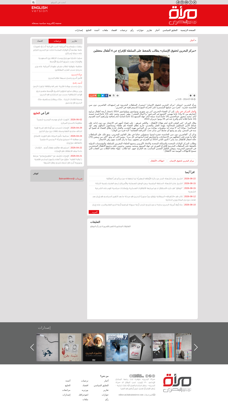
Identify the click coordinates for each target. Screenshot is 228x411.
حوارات (140, 30)
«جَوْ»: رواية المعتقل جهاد (73, 338)
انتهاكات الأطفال (157, 161)
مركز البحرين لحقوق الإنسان (182, 161)
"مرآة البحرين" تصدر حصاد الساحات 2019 (190, 340)
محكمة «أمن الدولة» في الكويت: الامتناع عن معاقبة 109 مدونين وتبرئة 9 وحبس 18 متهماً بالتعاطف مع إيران (58, 139)
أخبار (157, 30)
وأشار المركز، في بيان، (185, 111)
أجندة (96, 30)
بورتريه (85, 390)
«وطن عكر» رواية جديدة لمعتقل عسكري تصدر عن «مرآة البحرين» (166, 342)
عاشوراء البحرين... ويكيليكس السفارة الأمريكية (120, 340)
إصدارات (79, 30)
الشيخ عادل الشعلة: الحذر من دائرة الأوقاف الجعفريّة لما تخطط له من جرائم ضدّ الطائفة (151, 178)
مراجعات (66, 390)
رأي (132, 30)
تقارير (149, 30)
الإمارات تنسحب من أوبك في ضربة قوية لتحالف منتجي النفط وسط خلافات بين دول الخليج (58, 129)
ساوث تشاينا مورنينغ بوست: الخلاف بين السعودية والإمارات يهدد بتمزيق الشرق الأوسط (60, 59)
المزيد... (94, 212)
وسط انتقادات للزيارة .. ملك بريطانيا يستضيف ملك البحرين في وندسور (60, 101)
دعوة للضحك (50, 336)
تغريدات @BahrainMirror (71, 178)
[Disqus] (142, 275)
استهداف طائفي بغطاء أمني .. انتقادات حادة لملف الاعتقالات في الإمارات (58, 149)
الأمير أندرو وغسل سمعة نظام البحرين (65, 76)
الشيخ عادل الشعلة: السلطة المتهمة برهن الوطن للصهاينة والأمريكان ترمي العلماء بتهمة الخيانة (145, 183)
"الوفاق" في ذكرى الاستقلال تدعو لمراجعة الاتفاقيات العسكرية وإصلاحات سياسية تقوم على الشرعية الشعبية (145, 189)
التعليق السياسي (170, 30)
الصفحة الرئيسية (188, 30)
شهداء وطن (97, 336)
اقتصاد (114, 30)
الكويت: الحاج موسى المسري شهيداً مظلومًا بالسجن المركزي (59, 121)
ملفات (105, 30)
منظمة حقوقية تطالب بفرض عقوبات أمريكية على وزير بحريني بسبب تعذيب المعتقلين (58, 68)
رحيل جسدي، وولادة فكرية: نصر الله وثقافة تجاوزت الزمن (57, 84)
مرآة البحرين (183, 15)
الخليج (88, 30)
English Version (39, 9)
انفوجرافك (83, 394)
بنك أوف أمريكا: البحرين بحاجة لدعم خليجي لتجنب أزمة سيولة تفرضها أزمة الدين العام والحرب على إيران (144, 204)
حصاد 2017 (143, 336)
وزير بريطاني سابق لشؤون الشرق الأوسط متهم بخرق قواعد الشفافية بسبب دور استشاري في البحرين (59, 92)
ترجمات (123, 30)
